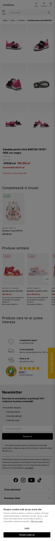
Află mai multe (37, 521)
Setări (26, 528)
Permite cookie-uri (27, 535)
